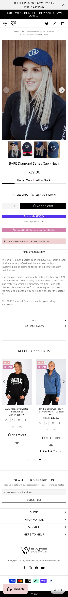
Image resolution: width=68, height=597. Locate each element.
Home (16, 31)
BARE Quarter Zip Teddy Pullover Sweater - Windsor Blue (51, 412)
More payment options (34, 221)
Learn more (43, 241)
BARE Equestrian (13, 23)
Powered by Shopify (51, 560)
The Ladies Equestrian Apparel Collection (37, 31)
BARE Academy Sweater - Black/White (17, 410)
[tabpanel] (17, 405)
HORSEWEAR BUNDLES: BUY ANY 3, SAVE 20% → (34, 14)
